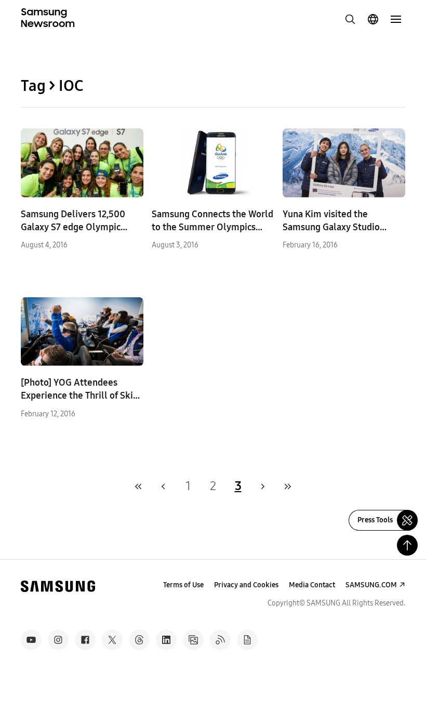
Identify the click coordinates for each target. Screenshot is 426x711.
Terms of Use (183, 585)
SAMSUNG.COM (371, 585)
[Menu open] (396, 19)
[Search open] (350, 19)
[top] (407, 545)
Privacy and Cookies (246, 585)
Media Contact (312, 585)
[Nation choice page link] (373, 19)
